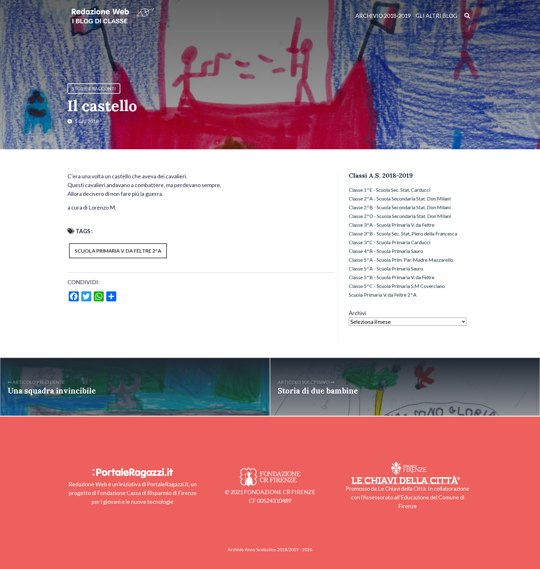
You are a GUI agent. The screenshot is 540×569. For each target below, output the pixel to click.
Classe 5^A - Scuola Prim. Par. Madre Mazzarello (401, 260)
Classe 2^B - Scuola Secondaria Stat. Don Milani (400, 207)
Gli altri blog (436, 15)
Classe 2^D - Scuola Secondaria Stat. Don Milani (400, 216)
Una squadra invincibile (52, 391)
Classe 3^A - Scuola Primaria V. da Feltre (391, 225)
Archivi (357, 312)
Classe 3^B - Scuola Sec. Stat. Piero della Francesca (403, 233)
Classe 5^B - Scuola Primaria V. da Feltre (391, 277)
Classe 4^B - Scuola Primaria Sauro (386, 251)
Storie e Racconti (94, 88)
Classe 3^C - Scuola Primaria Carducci (389, 242)
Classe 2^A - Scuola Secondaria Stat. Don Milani (400, 198)
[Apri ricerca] (467, 15)
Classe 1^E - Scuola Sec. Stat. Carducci (389, 190)
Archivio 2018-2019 (383, 15)
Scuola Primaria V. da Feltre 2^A (118, 251)
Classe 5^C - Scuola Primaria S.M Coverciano (397, 286)
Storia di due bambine (318, 391)
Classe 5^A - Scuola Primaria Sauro (386, 268)
